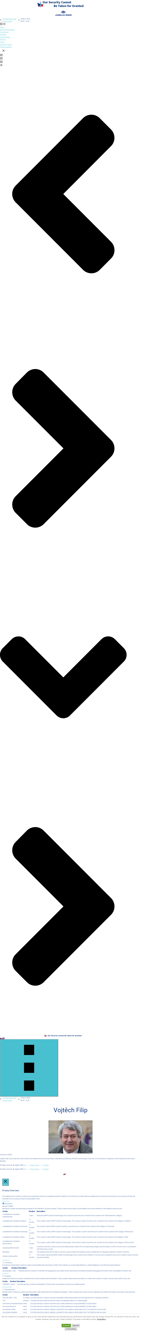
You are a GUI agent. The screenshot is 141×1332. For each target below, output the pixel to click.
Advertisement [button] (7, 1287)
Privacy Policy (35, 1165)
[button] (63, 55)
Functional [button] (6, 1260)
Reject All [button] (76, 1325)
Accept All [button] (66, 1325)
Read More (101, 1319)
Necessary (8, 1204)
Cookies (46, 1165)
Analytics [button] (5, 1273)
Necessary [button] (6, 1201)
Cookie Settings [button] (71, 1329)
